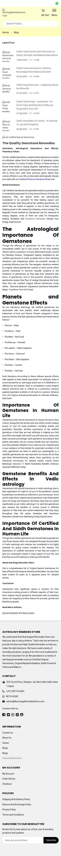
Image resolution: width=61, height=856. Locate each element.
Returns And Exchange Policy (16, 804)
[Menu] (54, 11)
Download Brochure (12, 758)
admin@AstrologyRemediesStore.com (25, 701)
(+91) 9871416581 (15, 691)
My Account (8, 773)
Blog (16, 32)
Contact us (7, 732)
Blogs (5, 748)
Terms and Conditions (13, 814)
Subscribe (51, 840)
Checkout (7, 783)
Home (5, 32)
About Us (6, 737)
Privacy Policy (9, 809)
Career (5, 742)
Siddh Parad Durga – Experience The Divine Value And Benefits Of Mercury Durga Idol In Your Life (34, 105)
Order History (8, 778)
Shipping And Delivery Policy (16, 799)
